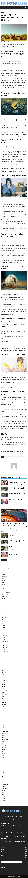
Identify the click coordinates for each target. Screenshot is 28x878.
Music (3, 721)
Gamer (3, 668)
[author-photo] (14, 469)
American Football (6, 568)
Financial (4, 659)
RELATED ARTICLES (6, 477)
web (3, 794)
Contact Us (3, 870)
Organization (5, 731)
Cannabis (4, 598)
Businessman (5, 594)
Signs (3, 458)
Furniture (4, 665)
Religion (4, 747)
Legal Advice (4, 702)
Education (4, 637)
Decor (3, 627)
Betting (3, 580)
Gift (3, 674)
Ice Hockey (4, 690)
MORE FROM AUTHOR (16, 477)
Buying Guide (5, 596)
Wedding (4, 796)
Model (3, 712)
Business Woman (6, 592)
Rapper (3, 743)
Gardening (4, 672)
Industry (4, 694)
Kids (3, 698)
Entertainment (5, 639)
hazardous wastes (21, 119)
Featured (4, 655)
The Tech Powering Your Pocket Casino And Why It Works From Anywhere (13, 826)
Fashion (3, 649)
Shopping (4, 753)
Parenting (4, 733)
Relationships (5, 745)
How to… (4, 688)
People (3, 735)
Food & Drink (5, 661)
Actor (3, 564)
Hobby (3, 684)
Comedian (4, 610)
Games (3, 670)
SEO (3, 751)
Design (3, 629)
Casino (3, 602)
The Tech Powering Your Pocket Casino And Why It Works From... (13, 524)
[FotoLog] (14, 3)
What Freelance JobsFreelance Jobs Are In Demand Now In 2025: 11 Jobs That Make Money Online (16, 482)
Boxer (3, 588)
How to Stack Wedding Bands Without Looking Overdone (13, 841)
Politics (3, 741)
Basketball (4, 576)
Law (3, 700)
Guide (3, 676)
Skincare (4, 759)
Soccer (3, 761)
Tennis (3, 776)
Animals (4, 570)
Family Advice (5, 647)
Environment (5, 641)
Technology (4, 774)
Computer (4, 613)
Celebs (3, 606)
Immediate (11, 457)
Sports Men (4, 770)
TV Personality (5, 784)
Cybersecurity (5, 623)
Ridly (2, 257)
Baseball (4, 574)
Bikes (3, 582)
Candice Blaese (4, 526)
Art (2, 572)
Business (4, 590)
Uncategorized (5, 788)
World (3, 798)
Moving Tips (4, 719)
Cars (3, 600)
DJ (2, 633)
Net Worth (4, 727)
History (3, 682)
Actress (3, 566)
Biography (4, 584)
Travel (3, 782)
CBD (3, 604)
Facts (3, 643)
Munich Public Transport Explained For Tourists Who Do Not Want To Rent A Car (13, 837)
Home (2, 10)
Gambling (4, 666)
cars (16, 240)
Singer (3, 755)
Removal (23, 457)
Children (4, 608)
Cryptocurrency (5, 619)
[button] (2, 7)
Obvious (19, 457)
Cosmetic (4, 615)
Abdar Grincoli (5, 22)
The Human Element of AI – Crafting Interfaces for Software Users (14, 833)
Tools (3, 780)
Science (3, 749)
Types (3, 786)
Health (3, 680)
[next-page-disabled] (4, 506)
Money (3, 714)
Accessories (4, 562)
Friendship (4, 663)
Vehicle (3, 790)
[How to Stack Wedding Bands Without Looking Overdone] (4, 554)
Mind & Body (5, 710)
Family (3, 645)
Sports (3, 769)
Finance (3, 657)
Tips (3, 778)
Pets (3, 737)
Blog (3, 586)
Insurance (4, 696)
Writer (3, 800)
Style (3, 772)
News (3, 729)
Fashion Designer (6, 651)
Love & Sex (4, 704)
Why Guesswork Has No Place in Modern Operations (12, 830)
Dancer (3, 625)
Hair (3, 678)
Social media (5, 767)
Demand (6, 457)
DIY (3, 631)
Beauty (3, 578)
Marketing (4, 708)
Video (3, 792)
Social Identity (5, 763)
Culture (3, 621)
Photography (5, 739)
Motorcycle (4, 716)
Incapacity (4, 692)
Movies (3, 718)
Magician (4, 706)
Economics (4, 635)
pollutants (15, 161)
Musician (4, 723)
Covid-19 (4, 617)
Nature (3, 725)
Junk (15, 457)
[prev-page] (2, 506)
